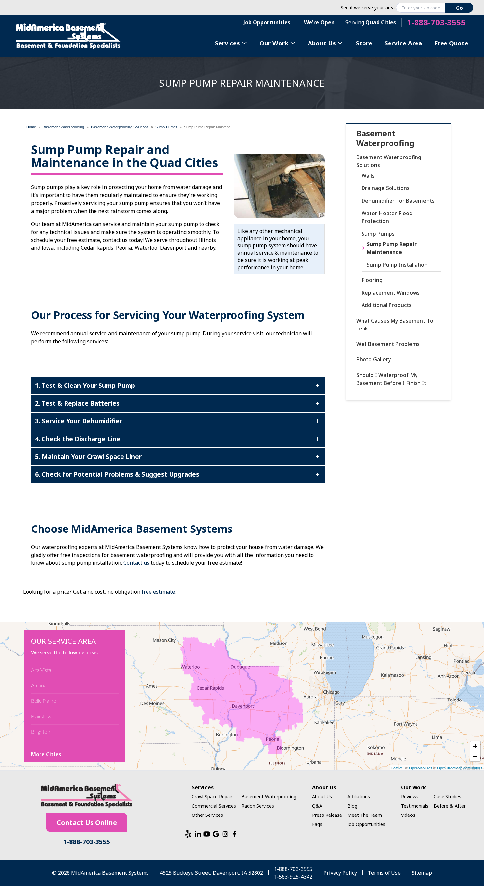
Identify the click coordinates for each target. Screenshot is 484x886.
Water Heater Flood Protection (387, 217)
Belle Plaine (43, 701)
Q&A (317, 806)
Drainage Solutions (386, 188)
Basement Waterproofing (385, 138)
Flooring (372, 280)
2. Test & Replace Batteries (77, 403)
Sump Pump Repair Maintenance (392, 248)
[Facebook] (234, 834)
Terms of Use (384, 872)
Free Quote (451, 43)
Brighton (40, 732)
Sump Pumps (378, 233)
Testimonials (414, 806)
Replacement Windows (391, 292)
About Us (322, 43)
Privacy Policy (340, 872)
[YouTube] (207, 834)
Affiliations (358, 796)
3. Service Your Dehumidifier (78, 420)
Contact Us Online (87, 822)
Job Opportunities (266, 22)
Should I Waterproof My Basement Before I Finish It (391, 378)
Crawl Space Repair (212, 796)
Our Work (273, 43)
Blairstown (43, 716)
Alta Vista (41, 670)
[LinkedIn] (198, 834)
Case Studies (447, 796)
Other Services (207, 815)
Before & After (450, 806)
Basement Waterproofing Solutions (388, 161)
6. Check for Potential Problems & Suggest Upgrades (117, 474)
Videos (408, 815)
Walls (368, 175)
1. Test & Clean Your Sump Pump (85, 385)
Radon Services (257, 806)
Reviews (409, 796)
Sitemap (422, 872)
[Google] (216, 834)
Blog (352, 806)
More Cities (46, 754)
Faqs (317, 824)
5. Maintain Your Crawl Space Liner (88, 456)
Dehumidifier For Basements (398, 200)
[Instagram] (225, 834)
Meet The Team (364, 815)
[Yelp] (188, 834)
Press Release (327, 815)
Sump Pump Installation (397, 264)
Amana (39, 685)
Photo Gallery (373, 359)
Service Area (403, 43)
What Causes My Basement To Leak (394, 324)
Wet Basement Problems (388, 344)
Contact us (136, 562)
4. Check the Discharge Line (78, 438)
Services (227, 43)
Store (364, 43)
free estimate (158, 591)
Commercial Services (214, 806)
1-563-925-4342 (293, 876)
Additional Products (387, 305)
